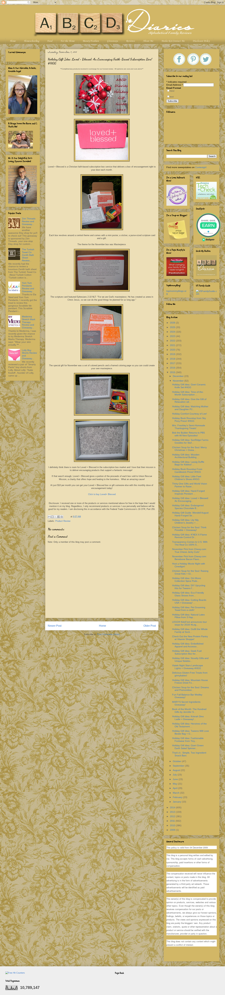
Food (49, 41)
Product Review (62, 521)
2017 (173, 363)
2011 (173, 820)
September (179, 765)
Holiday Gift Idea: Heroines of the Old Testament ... (189, 725)
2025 (173, 327)
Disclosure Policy (201, 41)
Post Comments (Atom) (108, 634)
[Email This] (49, 516)
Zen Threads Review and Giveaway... (28, 221)
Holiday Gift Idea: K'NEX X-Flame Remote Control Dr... (189, 536)
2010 (173, 825)
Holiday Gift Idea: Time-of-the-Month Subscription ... (188, 393)
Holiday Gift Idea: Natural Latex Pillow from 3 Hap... (188, 616)
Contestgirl (200, 167)
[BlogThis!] (52, 516)
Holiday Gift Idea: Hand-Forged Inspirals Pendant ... (188, 492)
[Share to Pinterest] (61, 516)
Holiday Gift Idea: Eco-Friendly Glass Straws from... (188, 594)
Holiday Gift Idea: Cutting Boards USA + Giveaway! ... (189, 601)
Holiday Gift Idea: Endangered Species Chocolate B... (188, 507)
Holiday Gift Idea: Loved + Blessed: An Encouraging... (190, 499)
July (175, 774)
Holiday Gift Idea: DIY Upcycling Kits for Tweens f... (188, 587)
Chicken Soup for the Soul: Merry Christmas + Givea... (189, 448)
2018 (173, 358)
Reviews (130, 41)
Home (13, 41)
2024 (173, 331)
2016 (173, 367)
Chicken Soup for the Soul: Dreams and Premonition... (190, 688)
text (172, 96)
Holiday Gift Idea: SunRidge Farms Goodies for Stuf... (190, 441)
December (178, 376)
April (175, 788)
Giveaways (112, 41)
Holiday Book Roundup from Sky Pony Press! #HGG (189, 419)
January (177, 801)
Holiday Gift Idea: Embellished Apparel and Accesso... (187, 645)
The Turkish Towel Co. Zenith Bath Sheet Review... (28, 255)
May (175, 783)
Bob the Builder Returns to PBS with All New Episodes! (188, 434)
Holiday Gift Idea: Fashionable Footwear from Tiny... (188, 739)
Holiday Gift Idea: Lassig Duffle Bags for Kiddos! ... (188, 463)
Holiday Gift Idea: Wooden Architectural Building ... (185, 456)
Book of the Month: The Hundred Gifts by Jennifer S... (189, 710)
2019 (173, 354)
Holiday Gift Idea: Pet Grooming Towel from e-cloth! (188, 608)
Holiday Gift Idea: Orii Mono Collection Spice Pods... (186, 579)
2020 (173, 349)
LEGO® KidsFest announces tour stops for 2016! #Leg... (189, 623)
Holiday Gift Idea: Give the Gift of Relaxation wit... (189, 400)
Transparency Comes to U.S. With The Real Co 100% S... (190, 543)
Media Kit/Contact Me (173, 41)
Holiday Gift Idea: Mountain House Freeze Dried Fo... (190, 681)
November (178, 380)
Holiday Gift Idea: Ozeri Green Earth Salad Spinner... (188, 747)
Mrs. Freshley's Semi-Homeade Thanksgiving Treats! (188, 427)
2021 (173, 345)
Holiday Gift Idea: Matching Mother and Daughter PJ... (190, 408)
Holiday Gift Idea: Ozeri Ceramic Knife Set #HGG (189, 386)
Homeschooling (31, 41)
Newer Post (54, 625)
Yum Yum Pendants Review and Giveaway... (28, 287)
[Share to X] (55, 516)
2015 (173, 372)
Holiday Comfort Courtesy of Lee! (189, 413)
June (176, 779)
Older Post (149, 625)
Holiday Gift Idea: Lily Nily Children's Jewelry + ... (185, 521)
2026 (173, 322)
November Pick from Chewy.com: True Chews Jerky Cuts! (189, 550)
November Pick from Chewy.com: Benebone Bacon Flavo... (189, 558)
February (178, 797)
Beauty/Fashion (91, 41)
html (172, 91)
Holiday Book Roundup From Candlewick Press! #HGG (187, 470)
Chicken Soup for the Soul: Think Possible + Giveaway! (189, 528)
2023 (173, 336)
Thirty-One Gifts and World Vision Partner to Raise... (189, 485)
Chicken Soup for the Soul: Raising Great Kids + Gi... (190, 572)
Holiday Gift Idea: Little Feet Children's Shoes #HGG (186, 478)
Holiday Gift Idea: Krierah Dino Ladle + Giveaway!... (188, 718)
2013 (173, 812)
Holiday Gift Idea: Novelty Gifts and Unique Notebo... (190, 659)
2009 (173, 830)
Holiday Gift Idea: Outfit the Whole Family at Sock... (190, 630)
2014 (173, 807)
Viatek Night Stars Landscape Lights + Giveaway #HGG (187, 667)
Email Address (174, 84)
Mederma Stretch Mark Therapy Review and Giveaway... (28, 322)
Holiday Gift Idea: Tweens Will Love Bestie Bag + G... (190, 732)
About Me (148, 41)
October (177, 761)
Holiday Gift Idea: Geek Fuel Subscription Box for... (187, 652)
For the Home (67, 41)
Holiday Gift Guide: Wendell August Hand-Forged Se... (190, 514)
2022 (173, 340)
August (177, 770)
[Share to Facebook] (58, 516)
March (176, 792)
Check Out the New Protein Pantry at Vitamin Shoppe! (190, 638)
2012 (173, 816)
